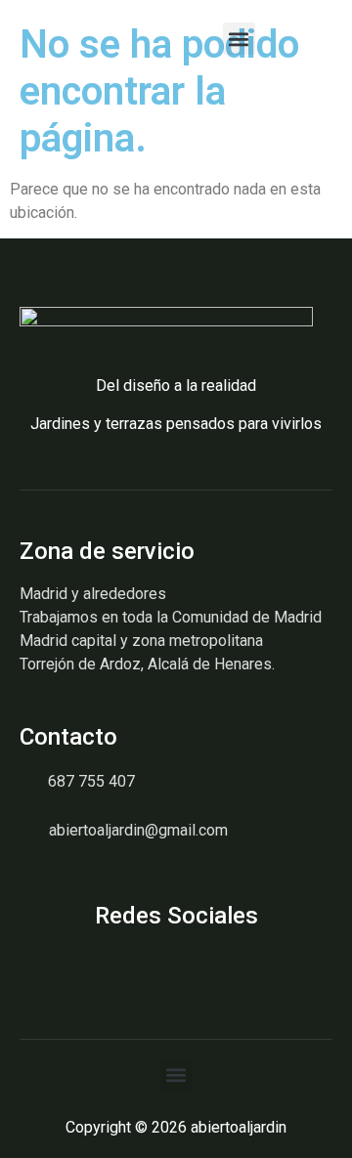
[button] (239, 38)
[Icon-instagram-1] (26, 963)
